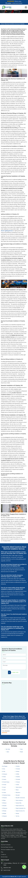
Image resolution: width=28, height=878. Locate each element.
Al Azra (3, 768)
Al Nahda (17, 766)
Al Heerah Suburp (5, 782)
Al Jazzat (4, 787)
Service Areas (4, 857)
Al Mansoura (4, 808)
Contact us (3, 854)
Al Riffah (17, 774)
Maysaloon (18, 792)
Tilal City (17, 816)
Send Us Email (7, 870)
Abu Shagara (4, 766)
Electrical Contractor (6, 844)
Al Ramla (17, 771)
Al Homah (4, 784)
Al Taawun (18, 782)
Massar (17, 789)
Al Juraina (4, 792)
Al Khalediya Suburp (6, 795)
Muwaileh (18, 795)
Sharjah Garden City (20, 805)
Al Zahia (17, 784)
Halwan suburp (19, 787)
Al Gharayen (4, 774)
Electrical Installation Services (8, 849)
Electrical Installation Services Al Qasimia (14, 24)
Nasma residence (19, 800)
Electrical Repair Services (7, 847)
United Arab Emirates (17, 3)
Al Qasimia (18, 768)
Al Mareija (4, 810)
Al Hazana (4, 779)
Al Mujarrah (4, 816)
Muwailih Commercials (20, 797)
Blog (2, 852)
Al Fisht (3, 771)
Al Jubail (4, 789)
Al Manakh (4, 805)
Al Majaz (4, 800)
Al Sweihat (18, 779)
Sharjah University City (20, 810)
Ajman (8, 751)
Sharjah (21, 751)
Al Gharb (4, 776)
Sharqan (17, 813)
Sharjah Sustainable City (20, 808)
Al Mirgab (4, 813)
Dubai (21, 749)
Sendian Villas (18, 803)
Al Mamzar (4, 803)
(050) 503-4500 (7, 867)
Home (2, 24)
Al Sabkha (18, 776)
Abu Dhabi (8, 749)
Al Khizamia (4, 797)
